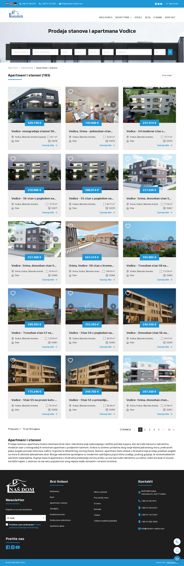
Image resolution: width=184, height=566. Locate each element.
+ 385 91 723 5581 (48, 4)
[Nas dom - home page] (20, 486)
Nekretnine (122, 17)
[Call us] (177, 541)
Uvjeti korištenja (30, 527)
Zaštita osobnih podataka (105, 521)
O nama (158, 17)
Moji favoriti (173, 4)
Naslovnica (105, 17)
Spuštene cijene (57, 526)
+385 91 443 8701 (29, 4)
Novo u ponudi (100, 492)
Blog (148, 17)
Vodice (138, 17)
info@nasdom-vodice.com (72, 4)
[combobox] (20, 52)
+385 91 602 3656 (149, 521)
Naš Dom (13, 67)
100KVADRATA (172, 563)
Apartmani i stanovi (58, 503)
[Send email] (177, 559)
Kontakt (170, 17)
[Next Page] (173, 429)
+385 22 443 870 (148, 501)
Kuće (52, 497)
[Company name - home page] (16, 15)
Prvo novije (167, 75)
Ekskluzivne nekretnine (60, 520)
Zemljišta (54, 508)
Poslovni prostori (57, 514)
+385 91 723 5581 (149, 515)
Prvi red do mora (101, 498)
